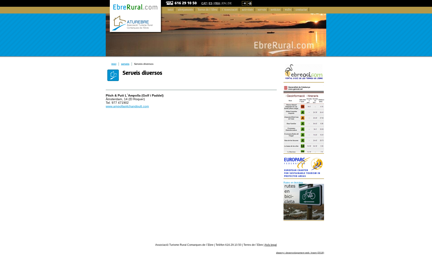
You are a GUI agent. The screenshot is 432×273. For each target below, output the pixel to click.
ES (210, 3)
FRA (217, 3)
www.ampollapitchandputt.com (127, 106)
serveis (125, 64)
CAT (204, 3)
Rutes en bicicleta (293, 182)
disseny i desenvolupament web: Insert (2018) (300, 252)
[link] (244, 4)
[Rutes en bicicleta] (304, 202)
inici (113, 64)
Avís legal (271, 244)
